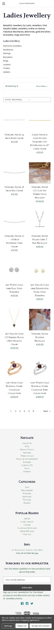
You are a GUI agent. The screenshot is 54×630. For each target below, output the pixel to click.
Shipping (27, 452)
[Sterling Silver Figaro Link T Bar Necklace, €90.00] (39, 221)
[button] (27, 86)
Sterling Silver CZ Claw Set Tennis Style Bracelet (39, 192)
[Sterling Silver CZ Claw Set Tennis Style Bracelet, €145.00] (39, 173)
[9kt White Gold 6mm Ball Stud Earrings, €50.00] (14, 270)
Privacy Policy (27, 449)
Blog (27, 468)
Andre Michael (27, 531)
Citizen (27, 525)
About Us (27, 443)
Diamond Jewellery (12, 45)
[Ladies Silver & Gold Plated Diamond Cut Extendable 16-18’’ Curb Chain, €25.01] (39, 120)
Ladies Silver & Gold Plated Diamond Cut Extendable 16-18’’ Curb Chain (40, 141)
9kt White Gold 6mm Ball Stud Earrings (14, 288)
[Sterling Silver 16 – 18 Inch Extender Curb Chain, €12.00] (14, 221)
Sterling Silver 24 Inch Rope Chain (14, 136)
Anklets (6, 72)
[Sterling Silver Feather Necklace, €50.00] (39, 319)
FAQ (27, 446)
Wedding (27, 493)
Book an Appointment (27, 459)
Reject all (22, 625)
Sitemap (27, 471)
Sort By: (8, 99)
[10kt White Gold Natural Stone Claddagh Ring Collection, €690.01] (39, 368)
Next (46, 411)
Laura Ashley (27, 521)
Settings (8, 625)
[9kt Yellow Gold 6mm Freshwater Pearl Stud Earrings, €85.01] (39, 270)
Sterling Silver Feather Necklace (39, 337)
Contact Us (27, 465)
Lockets (7, 64)
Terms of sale (27, 456)
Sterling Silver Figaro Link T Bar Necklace (39, 239)
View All (27, 534)
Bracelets (7, 57)
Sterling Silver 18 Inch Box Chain (14, 189)
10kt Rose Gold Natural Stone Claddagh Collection (14, 388)
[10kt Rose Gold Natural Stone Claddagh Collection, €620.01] (14, 368)
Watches (27, 499)
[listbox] (22, 99)
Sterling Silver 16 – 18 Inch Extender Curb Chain (14, 241)
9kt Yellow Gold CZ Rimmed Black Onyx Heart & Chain (14, 339)
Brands (27, 503)
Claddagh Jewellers (27, 528)
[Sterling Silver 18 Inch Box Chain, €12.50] (14, 173)
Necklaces (8, 49)
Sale (27, 487)
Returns (27, 462)
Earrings (7, 53)
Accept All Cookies (41, 625)
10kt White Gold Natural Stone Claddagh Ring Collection (39, 388)
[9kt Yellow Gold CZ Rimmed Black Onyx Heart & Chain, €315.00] (14, 319)
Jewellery (27, 496)
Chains (6, 68)
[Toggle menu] (3, 3)
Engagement (27, 490)
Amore (27, 518)
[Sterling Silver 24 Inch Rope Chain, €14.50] (14, 120)
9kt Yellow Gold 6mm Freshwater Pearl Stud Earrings (40, 290)
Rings (5, 60)
